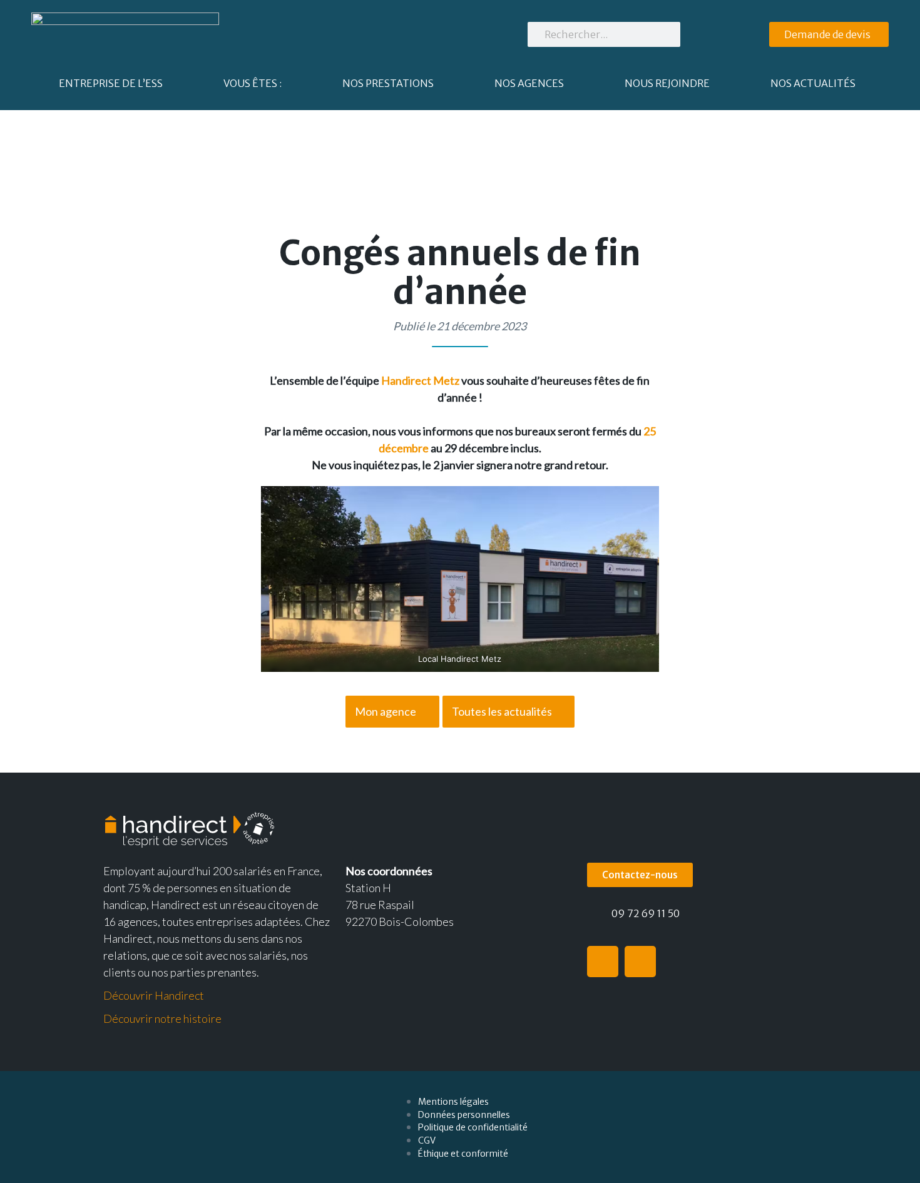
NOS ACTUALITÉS (813, 83)
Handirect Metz (420, 380)
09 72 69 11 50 (645, 913)
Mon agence (385, 711)
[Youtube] (640, 961)
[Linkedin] (602, 961)
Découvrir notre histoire (162, 1018)
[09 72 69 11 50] (594, 915)
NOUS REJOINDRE (667, 83)
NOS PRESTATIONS (388, 83)
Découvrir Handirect (153, 995)
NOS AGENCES (529, 83)
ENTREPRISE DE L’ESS (111, 83)
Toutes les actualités (502, 711)
